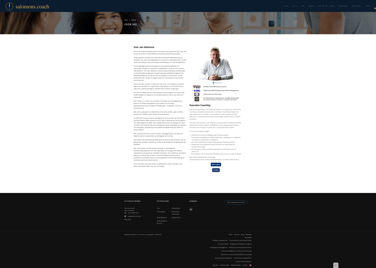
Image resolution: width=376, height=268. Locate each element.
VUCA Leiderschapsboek (244, 261)
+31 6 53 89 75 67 (133, 213)
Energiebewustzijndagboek (218, 247)
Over (158, 208)
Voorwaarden (161, 212)
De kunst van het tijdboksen (223, 258)
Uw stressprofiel (223, 244)
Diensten (331, 6)
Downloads (321, 6)
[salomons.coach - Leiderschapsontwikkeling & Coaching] (33, 6)
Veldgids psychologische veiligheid (241, 244)
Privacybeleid (176, 208)
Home (286, 6)
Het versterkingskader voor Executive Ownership (236, 251)
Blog (302, 6)
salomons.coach (129, 234)
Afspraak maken (356, 6)
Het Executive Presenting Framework (240, 247)
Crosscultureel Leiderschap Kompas (240, 240)
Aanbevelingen (343, 6)
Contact (367, 6)
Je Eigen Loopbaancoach (220, 240)
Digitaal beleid (176, 217)
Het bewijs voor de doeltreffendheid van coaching (236, 254)
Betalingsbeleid (162, 217)
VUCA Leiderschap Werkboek (243, 258)
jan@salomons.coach (134, 216)
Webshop (311, 6)
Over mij (294, 6)
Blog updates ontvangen (236, 202)
